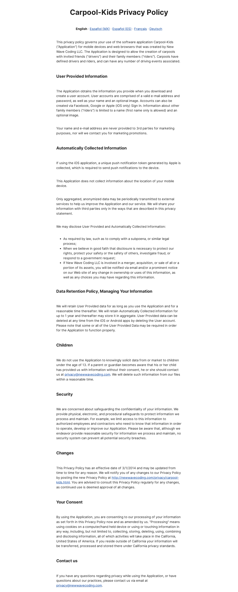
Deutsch (155, 29)
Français (140, 29)
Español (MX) (100, 29)
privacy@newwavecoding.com (87, 374)
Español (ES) (122, 29)
